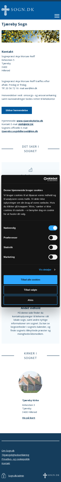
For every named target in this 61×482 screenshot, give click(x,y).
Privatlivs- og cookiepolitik (16, 459)
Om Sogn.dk (8, 450)
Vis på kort (28, 417)
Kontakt (6, 463)
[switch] (52, 237)
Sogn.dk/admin (16, 475)
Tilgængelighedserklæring (15, 454)
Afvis (30, 300)
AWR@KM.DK (25, 124)
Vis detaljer (45, 269)
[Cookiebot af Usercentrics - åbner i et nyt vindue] (43, 179)
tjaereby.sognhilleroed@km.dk (20, 131)
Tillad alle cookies (30, 279)
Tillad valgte (30, 289)
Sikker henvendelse (17, 110)
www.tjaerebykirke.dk (30, 120)
